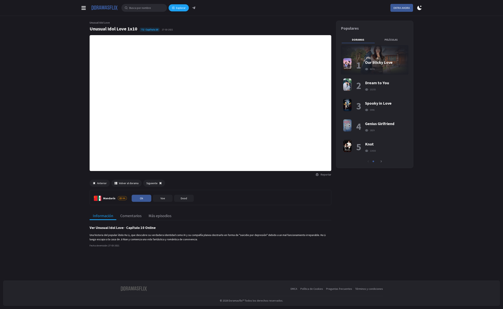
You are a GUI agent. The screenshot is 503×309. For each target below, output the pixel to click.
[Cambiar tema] (419, 8)
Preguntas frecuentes (339, 289)
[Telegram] (194, 8)
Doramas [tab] (358, 39)
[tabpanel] (374, 104)
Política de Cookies (311, 289)
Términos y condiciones (369, 289)
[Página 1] (373, 161)
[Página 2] (376, 161)
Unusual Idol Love (100, 22)
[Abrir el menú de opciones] (84, 8)
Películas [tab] (391, 39)
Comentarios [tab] (130, 215)
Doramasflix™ (236, 300)
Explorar (181, 8)
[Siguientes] (381, 161)
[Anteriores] (368, 161)
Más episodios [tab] (160, 215)
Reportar (326, 174)
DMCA (294, 289)
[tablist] (374, 40)
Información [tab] (103, 215)
